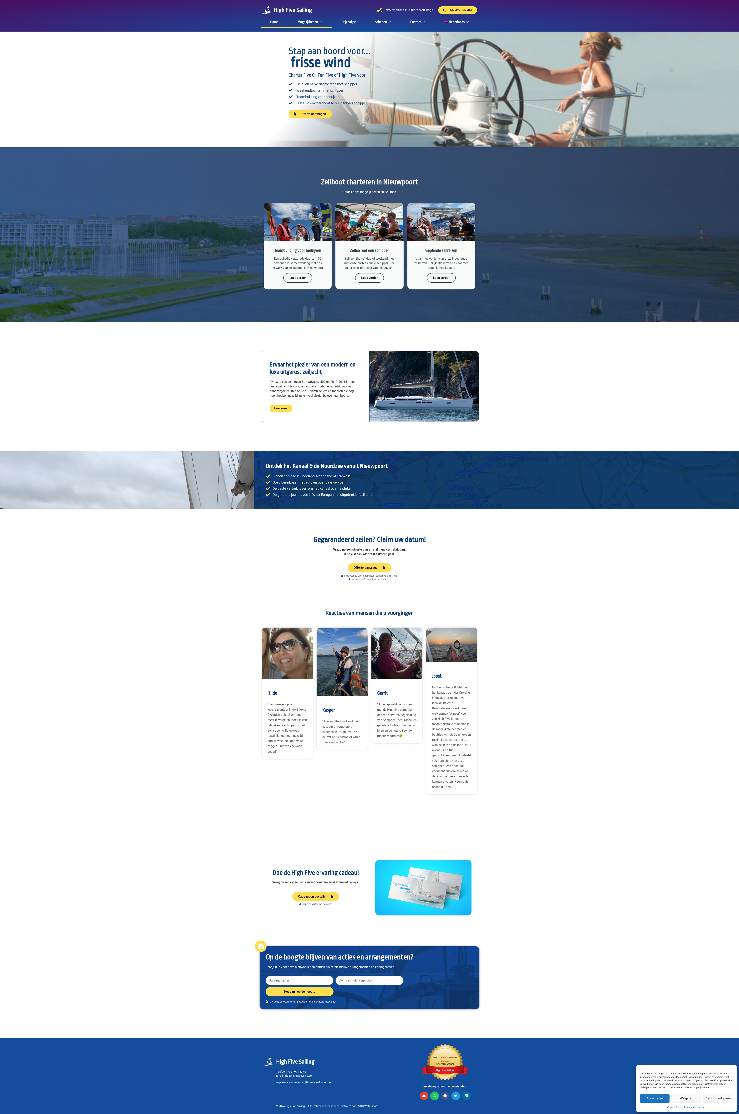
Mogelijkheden (308, 22)
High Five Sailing (293, 10)
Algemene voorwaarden (290, 1082)
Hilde (272, 693)
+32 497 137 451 (298, 1071)
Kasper (328, 710)
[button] (424, 1095)
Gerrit (382, 693)
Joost (436, 676)
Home (274, 22)
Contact (415, 22)
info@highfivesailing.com (299, 1075)
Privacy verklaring (694, 1107)
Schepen (381, 22)
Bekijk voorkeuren (718, 1098)
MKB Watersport (368, 1106)
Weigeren (686, 1098)
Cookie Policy (674, 1107)
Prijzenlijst (348, 22)
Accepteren (654, 1098)
